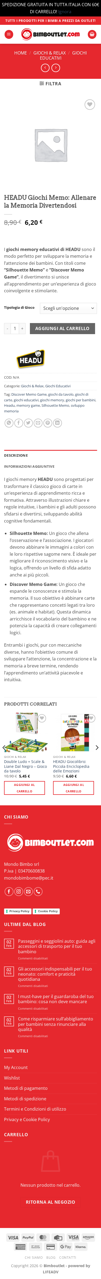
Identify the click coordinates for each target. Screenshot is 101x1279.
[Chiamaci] (38, 891)
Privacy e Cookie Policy (27, 1119)
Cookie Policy (48, 911)
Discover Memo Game (29, 394)
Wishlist (12, 1078)
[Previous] (4, 758)
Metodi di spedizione (25, 1099)
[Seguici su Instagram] (18, 891)
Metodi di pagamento (26, 1088)
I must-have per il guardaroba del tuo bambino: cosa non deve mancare (56, 999)
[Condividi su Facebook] (18, 423)
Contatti (67, 1257)
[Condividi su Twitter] (28, 423)
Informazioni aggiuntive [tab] (29, 466)
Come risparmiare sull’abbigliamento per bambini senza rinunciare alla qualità (55, 1024)
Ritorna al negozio (50, 1202)
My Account (16, 1067)
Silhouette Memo (55, 405)
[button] (9, 34)
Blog (50, 1257)
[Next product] (45, 68)
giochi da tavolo (61, 394)
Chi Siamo (34, 1257)
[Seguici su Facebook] (9, 891)
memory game (28, 405)
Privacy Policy (19, 911)
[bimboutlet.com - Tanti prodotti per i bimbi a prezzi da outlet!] (50, 34)
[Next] (96, 758)
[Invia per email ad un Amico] (38, 423)
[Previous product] (55, 68)
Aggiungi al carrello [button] (24, 788)
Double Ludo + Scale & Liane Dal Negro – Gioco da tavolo (25, 766)
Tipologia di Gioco (19, 308)
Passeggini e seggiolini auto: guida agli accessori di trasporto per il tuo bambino (56, 946)
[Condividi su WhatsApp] (9, 423)
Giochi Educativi (58, 386)
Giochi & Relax (49, 53)
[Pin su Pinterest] (47, 423)
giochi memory (52, 400)
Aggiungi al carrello (62, 328)
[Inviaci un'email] (28, 891)
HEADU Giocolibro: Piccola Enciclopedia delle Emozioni (71, 766)
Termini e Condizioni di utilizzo (35, 1109)
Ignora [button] (64, 12)
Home (20, 53)
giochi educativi (26, 400)
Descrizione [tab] (16, 455)
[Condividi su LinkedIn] (57, 423)
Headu (9, 405)
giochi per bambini (80, 400)
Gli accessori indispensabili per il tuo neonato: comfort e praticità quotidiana (55, 974)
